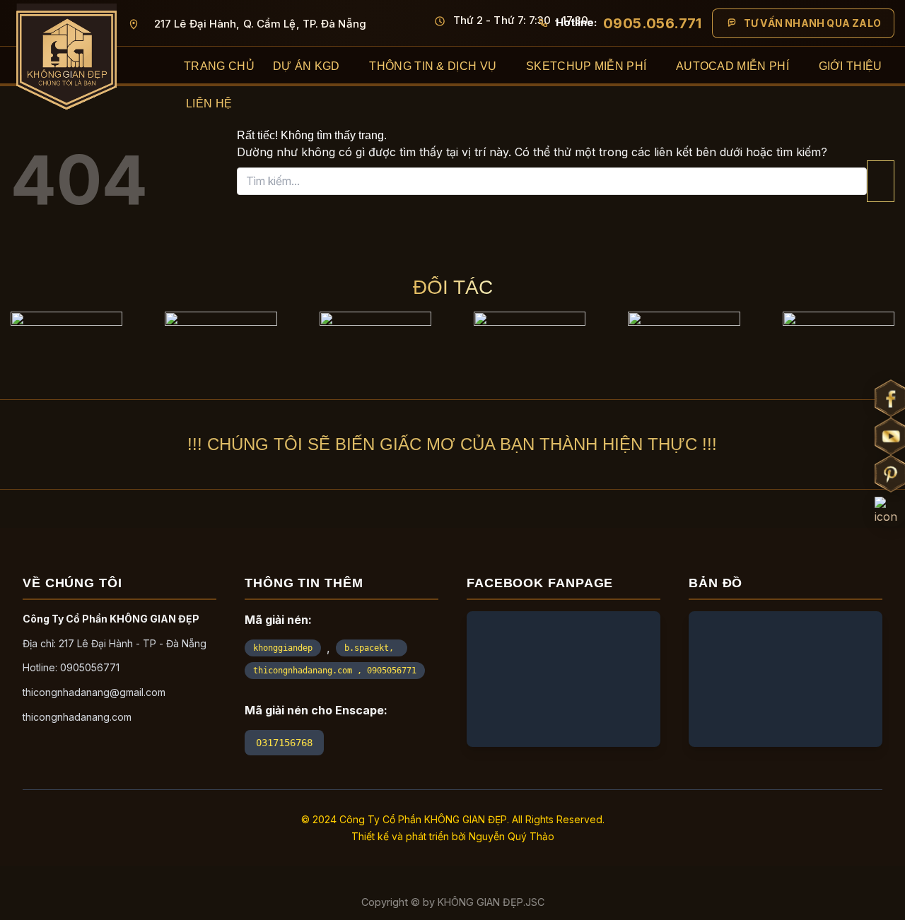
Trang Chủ (219, 66)
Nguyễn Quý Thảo (511, 836)
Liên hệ (209, 104)
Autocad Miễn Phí (732, 66)
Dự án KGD (306, 66)
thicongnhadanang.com (77, 717)
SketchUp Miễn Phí (586, 66)
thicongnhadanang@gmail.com (94, 692)
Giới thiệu (850, 66)
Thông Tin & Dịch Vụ (432, 66)
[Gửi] (880, 181)
